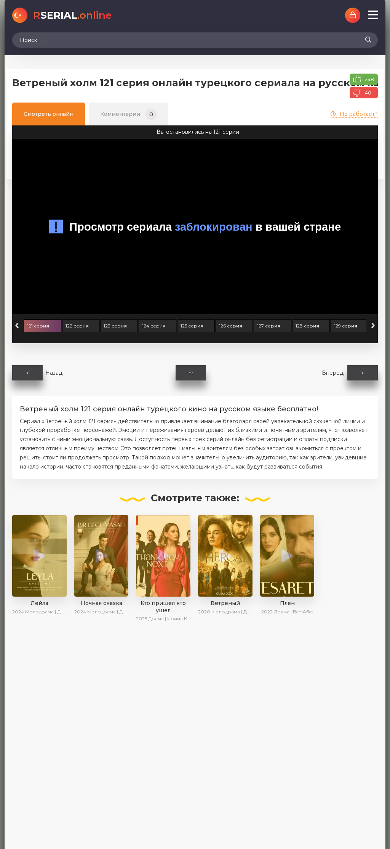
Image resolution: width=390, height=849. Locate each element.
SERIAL (72, 15)
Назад (53, 372)
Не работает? (359, 114)
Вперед (333, 372)
